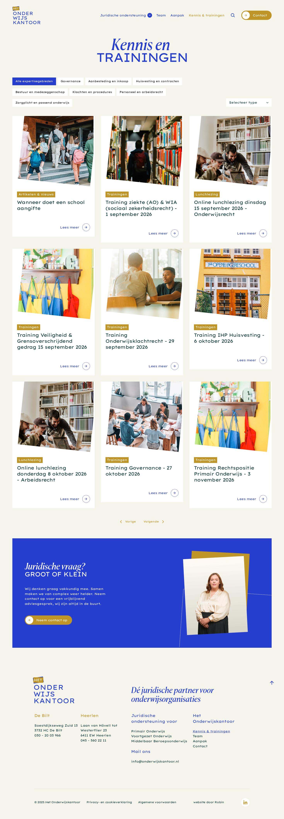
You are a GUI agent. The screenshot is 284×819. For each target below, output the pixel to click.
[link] (74, 227)
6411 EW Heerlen (96, 735)
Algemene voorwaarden (157, 802)
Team (161, 15)
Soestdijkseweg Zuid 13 (56, 725)
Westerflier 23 (94, 730)
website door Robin (208, 802)
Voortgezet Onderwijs (151, 736)
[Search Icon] (233, 15)
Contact (200, 746)
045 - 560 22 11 (93, 740)
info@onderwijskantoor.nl (155, 761)
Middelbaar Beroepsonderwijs (159, 741)
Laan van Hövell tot (99, 725)
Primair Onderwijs (148, 731)
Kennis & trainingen (206, 15)
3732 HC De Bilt (48, 730)
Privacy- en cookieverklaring (109, 802)
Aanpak (177, 15)
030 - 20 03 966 (47, 735)
